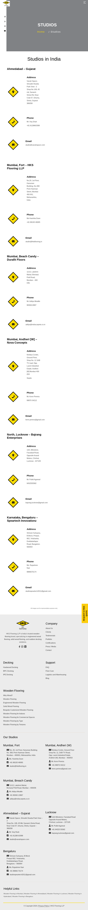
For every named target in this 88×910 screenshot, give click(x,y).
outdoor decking (35, 639)
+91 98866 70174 (16, 871)
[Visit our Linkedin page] (25, 647)
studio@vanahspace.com (19, 839)
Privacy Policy (43, 906)
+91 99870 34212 (58, 765)
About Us (49, 628)
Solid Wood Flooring (11, 706)
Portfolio (49, 639)
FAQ (47, 667)
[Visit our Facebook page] (20, 647)
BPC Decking (8, 671)
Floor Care (50, 671)
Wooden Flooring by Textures (14, 724)
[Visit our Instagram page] (22, 647)
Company (51, 623)
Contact (49, 650)
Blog (47, 678)
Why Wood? (8, 695)
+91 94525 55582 (58, 829)
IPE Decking (8, 675)
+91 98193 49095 (16, 762)
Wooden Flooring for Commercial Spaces (19, 717)
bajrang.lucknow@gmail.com (63, 833)
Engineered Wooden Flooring (14, 703)
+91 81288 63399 (16, 836)
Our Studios (10, 737)
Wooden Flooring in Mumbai (13, 893)
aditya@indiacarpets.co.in (20, 799)
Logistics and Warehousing (56, 675)
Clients (48, 632)
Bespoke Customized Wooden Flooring (18, 710)
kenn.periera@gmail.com (61, 769)
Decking (8, 662)
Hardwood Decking (10, 667)
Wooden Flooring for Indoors (14, 714)
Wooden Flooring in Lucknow (57, 893)
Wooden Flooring (13, 690)
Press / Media (51, 646)
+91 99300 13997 (16, 795)
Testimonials (50, 636)
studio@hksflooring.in (18, 766)
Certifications (51, 643)
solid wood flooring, (18, 639)
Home (41, 31)
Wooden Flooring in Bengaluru (22, 896)
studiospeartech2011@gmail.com (22, 874)
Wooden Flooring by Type (13, 721)
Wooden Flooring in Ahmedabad (35, 893)
